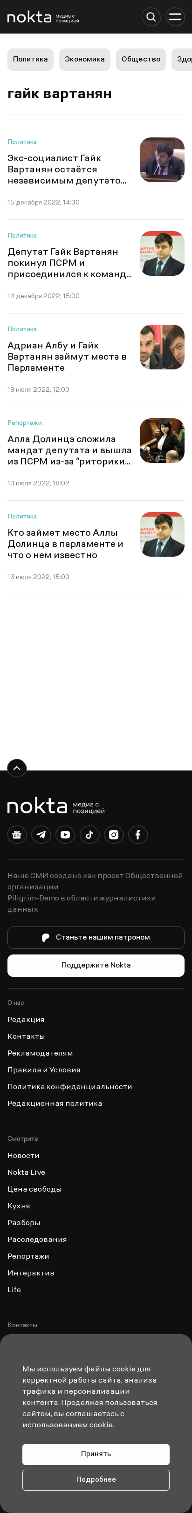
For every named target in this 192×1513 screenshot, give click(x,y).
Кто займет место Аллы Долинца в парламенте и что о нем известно (65, 544)
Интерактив (31, 1273)
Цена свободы (34, 1189)
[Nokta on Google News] (16, 836)
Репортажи (24, 423)
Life (14, 1290)
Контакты (26, 1037)
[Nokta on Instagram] (113, 836)
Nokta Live (26, 1173)
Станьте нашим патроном (103, 937)
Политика (30, 59)
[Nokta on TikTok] (89, 836)
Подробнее (96, 1480)
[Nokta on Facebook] (138, 836)
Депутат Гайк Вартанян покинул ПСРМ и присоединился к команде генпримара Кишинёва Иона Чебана (69, 275)
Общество (141, 59)
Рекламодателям (40, 1053)
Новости (23, 1156)
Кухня (18, 1206)
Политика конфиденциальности (69, 1087)
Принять (96, 1454)
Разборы (24, 1223)
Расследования (37, 1240)
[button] (151, 16)
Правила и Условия (44, 1070)
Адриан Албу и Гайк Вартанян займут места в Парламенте (67, 357)
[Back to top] (16, 768)
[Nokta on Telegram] (41, 836)
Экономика (85, 59)
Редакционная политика (55, 1104)
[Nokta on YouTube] (65, 836)
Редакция (26, 1020)
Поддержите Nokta (96, 965)
